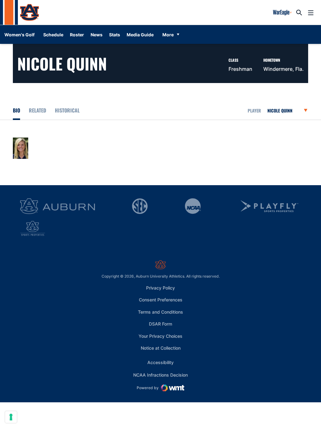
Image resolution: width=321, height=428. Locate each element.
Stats (114, 34)
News (97, 34)
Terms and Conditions (160, 312)
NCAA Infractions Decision (160, 375)
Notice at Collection (161, 348)
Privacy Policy (160, 287)
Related (37, 110)
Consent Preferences (160, 299)
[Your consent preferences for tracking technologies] (11, 417)
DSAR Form (160, 323)
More (168, 34)
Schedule (53, 34)
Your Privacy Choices (160, 336)
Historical (67, 110)
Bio (16, 110)
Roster (77, 34)
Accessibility (160, 362)
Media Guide (140, 34)
